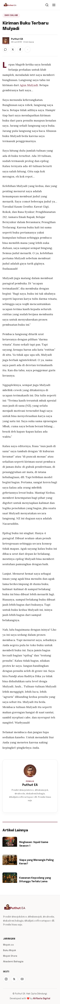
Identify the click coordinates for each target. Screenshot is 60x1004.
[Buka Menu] (54, 5)
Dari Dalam (11, 15)
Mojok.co (8, 945)
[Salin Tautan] (27, 49)
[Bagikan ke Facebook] (20, 49)
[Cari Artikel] (47, 5)
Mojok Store (10, 956)
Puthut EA (30, 785)
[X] (14, 979)
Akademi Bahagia (13, 961)
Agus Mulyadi (29, 85)
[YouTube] (22, 979)
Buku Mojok (9, 950)
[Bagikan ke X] (13, 49)
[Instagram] (6, 979)
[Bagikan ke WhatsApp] (5, 49)
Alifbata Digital (41, 998)
